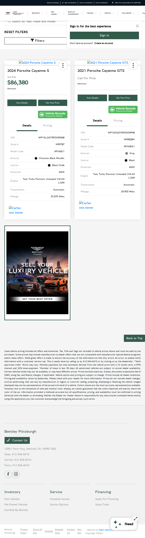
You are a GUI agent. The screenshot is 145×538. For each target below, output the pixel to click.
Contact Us (19, 440)
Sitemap (49, 531)
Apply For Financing (107, 499)
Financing (103, 492)
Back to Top (134, 338)
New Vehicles (12, 499)
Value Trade (102, 504)
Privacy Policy (24, 531)
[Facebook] (8, 474)
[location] (112, 2)
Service (56, 492)
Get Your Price (52, 103)
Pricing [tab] (47, 125)
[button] (63, 65)
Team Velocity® (106, 530)
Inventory (12, 492)
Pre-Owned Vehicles (16, 504)
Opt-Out (79, 531)
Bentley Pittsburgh (9, 531)
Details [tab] (26, 125)
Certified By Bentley (16, 510)
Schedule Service (59, 499)
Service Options (59, 504)
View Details (22, 103)
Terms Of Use (37, 531)
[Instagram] (16, 474)
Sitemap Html (59, 531)
